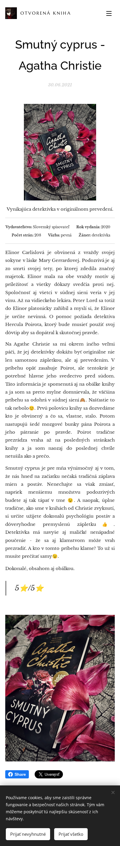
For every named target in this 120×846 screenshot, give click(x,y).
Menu (109, 13)
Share (20, 774)
